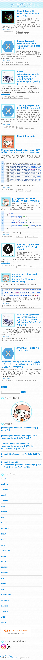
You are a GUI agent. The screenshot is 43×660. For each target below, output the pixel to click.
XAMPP (4, 611)
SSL (3, 589)
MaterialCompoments (16, 64)
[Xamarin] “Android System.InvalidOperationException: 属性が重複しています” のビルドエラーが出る (21, 464)
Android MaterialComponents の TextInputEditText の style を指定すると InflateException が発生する (17, 446)
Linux (3, 562)
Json (30, 237)
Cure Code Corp (11, 658)
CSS (3, 517)
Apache (4, 501)
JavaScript (5, 551)
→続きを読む (5, 29)
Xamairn (26, 98)
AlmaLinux (21, 267)
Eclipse (4, 523)
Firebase (21, 128)
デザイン (24, 338)
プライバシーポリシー (7, 656)
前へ (4, 387)
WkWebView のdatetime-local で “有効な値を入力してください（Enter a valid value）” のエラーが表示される (28, 320)
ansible (27, 267)
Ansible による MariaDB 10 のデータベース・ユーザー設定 (27, 247)
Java (3, 545)
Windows (5, 600)
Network (4, 573)
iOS (19, 305)
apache (4, 495)
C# (24, 191)
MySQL (25, 265)
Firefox (6, 340)
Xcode (32, 128)
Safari (16, 340)
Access (4, 478)
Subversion (6, 595)
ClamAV (4, 512)
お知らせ (4, 617)
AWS (3, 506)
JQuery (4, 556)
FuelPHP (21, 189)
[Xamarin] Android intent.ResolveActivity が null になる (28, 13)
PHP (3, 578)
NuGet (26, 307)
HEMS (3, 534)
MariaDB (33, 267)
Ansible (20, 265)
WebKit (21, 340)
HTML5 (11, 340)
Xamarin (26, 32)
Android (20, 32)
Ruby (3, 584)
